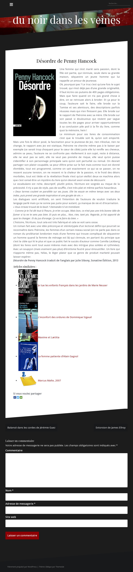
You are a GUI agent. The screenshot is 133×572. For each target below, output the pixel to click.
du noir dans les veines (67, 19)
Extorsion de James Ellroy (111, 427)
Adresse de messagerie (20, 503)
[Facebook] (15, 397)
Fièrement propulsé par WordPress (22, 566)
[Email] (21, 397)
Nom (9, 490)
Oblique (48, 566)
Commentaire (13, 450)
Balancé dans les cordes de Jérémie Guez (31, 427)
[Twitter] (18, 397)
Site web (10, 517)
